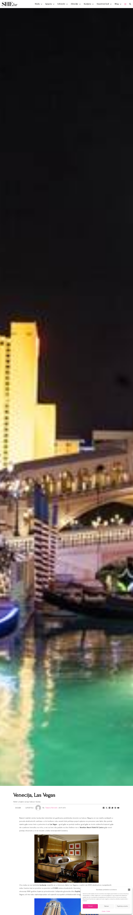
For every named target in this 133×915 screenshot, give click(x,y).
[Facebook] (103, 807)
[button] (129, 890)
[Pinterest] (115, 807)
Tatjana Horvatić (51, 808)
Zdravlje (74, 4)
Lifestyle (61, 4)
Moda (37, 4)
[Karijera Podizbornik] (93, 4)
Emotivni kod (103, 4)
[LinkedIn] (109, 807)
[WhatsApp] (112, 807)
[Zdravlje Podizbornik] (80, 4)
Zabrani (106, 906)
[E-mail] (118, 807)
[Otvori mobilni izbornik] (125, 4)
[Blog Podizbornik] (120, 4)
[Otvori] (130, 4)
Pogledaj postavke (122, 906)
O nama (103, 911)
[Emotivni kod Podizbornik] (111, 4)
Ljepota (48, 4)
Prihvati (90, 906)
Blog (117, 4)
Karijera (87, 4)
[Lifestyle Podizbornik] (67, 4)
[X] (106, 807)
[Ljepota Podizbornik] (54, 4)
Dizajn (18, 808)
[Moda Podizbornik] (41, 4)
